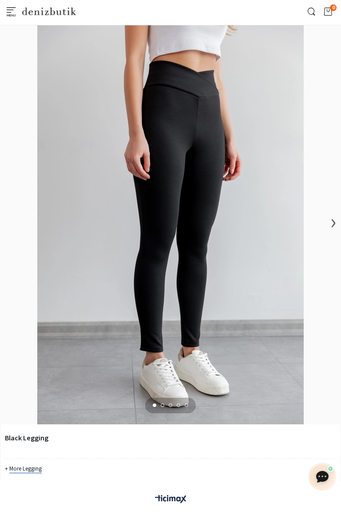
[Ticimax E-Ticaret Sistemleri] (170, 499)
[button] (154, 405)
